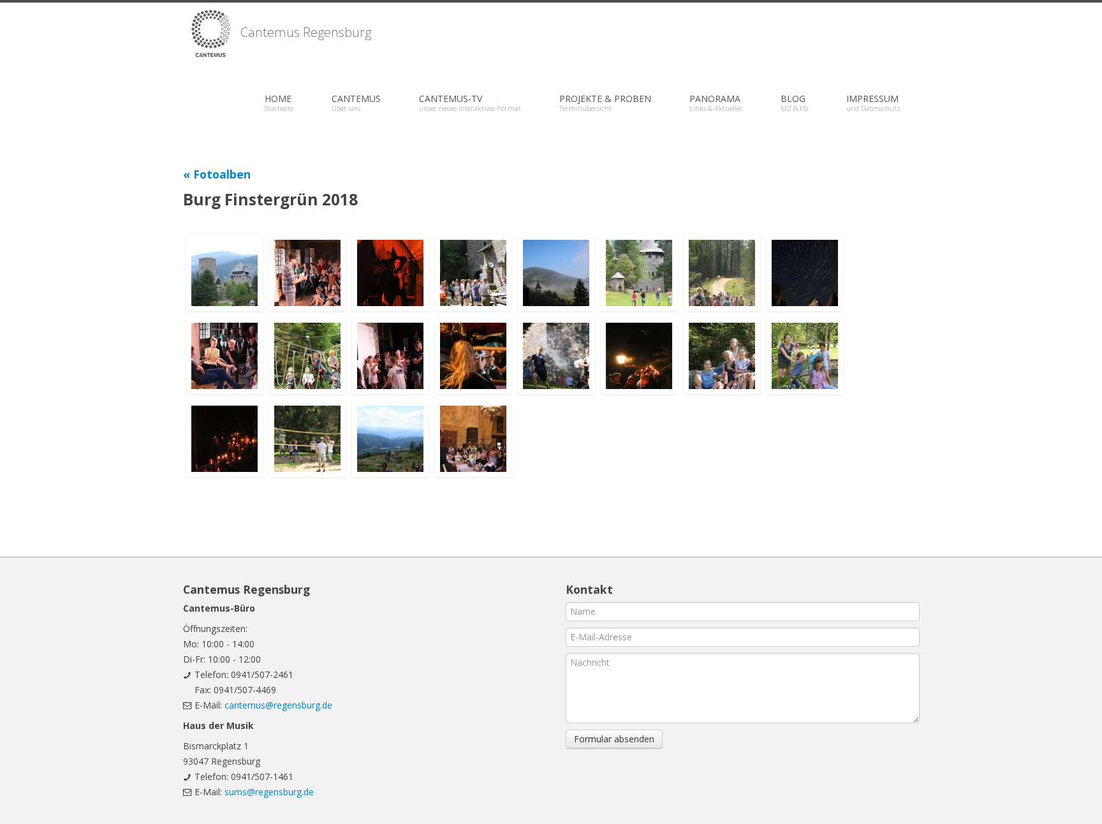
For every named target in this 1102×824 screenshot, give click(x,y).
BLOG (794, 102)
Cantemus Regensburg (304, 32)
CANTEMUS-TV (470, 102)
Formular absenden (614, 739)
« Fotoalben (217, 174)
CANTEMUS (356, 102)
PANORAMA (715, 102)
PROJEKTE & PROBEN (605, 102)
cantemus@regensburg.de (278, 705)
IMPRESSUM (873, 102)
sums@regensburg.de (269, 792)
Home (279, 102)
